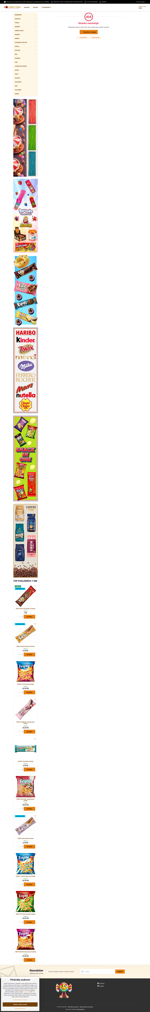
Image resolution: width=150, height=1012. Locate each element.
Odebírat (120, 971)
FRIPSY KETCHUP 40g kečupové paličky (26, 799)
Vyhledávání (83, 37)
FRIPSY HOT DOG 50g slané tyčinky (25, 914)
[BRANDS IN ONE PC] (25, 371)
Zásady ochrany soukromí (86, 1007)
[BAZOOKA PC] (25, 216)
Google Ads (26, 992)
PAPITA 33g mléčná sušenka (25, 838)
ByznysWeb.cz (81, 1009)
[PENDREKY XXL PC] (25, 138)
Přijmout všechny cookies (20, 1004)
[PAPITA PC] (25, 291)
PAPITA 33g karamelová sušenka (25, 646)
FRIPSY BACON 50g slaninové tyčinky (25, 952)
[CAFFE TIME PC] (25, 541)
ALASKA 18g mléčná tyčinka (25, 761)
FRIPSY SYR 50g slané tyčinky (25, 684)
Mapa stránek (95, 37)
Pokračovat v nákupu (89, 32)
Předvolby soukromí (73, 1007)
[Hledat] (131, 7)
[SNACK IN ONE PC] (25, 459)
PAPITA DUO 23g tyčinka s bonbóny (25, 608)
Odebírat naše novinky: (36, 973)
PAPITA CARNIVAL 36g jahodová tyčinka (26, 722)
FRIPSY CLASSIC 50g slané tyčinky (25, 876)
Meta (34, 992)
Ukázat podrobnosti (20, 1008)
